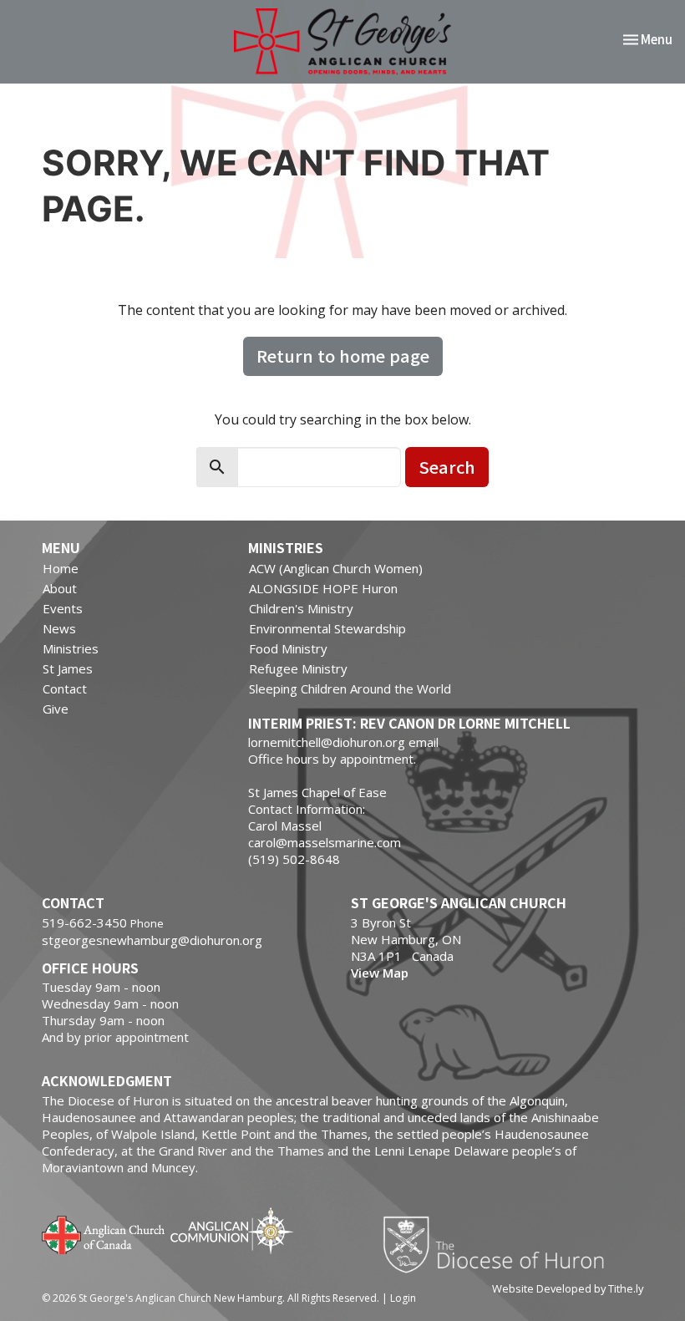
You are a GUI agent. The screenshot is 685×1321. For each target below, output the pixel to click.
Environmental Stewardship (327, 628)
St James (68, 668)
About (60, 588)
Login (403, 1298)
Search (447, 467)
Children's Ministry (301, 608)
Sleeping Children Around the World (350, 688)
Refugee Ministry (298, 668)
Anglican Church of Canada (104, 1233)
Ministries (71, 648)
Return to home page (342, 355)
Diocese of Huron (500, 1244)
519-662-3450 (84, 922)
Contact (65, 688)
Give (55, 708)
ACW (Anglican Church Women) (336, 568)
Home (61, 568)
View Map (379, 972)
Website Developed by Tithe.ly (567, 1288)
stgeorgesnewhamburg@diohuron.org (152, 940)
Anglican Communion (232, 1230)
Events (63, 608)
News (59, 628)
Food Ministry (288, 648)
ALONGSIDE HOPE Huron (323, 588)
